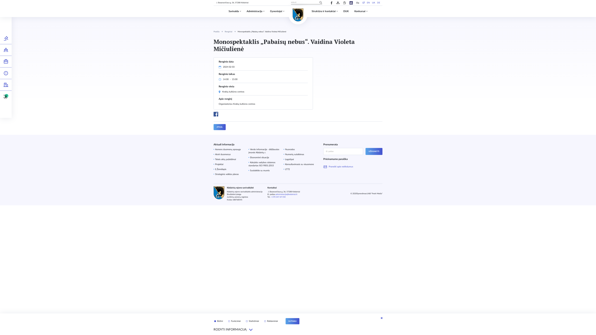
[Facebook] (331, 2)
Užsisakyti (374, 151)
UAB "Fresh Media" (374, 193)
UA (373, 3)
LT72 (287, 169)
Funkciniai (236, 321)
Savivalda (234, 11)
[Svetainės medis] (337, 2)
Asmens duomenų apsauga (228, 149)
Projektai (219, 164)
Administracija (254, 11)
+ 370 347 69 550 (278, 197)
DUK (346, 11)
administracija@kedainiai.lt (286, 194)
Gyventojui (276, 11)
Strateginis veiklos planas (227, 174)
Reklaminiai (272, 321)
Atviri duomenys (223, 154)
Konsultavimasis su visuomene (299, 164)
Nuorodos (290, 149)
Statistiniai (254, 321)
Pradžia (216, 32)
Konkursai (359, 11)
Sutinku (292, 321)
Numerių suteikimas (294, 154)
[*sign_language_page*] (344, 2)
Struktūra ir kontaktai (324, 11)
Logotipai (289, 159)
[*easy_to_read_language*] (351, 2)
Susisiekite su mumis (260, 171)
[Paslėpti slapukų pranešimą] (381, 318)
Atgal (220, 127)
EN (368, 3)
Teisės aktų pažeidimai (225, 159)
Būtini (220, 321)
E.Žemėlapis (220, 169)
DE (378, 3)
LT (364, 3)
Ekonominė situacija (259, 157)
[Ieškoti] (321, 2)
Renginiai (228, 32)
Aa (357, 3)
